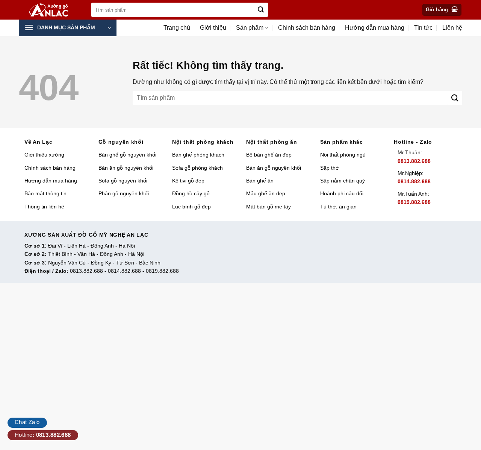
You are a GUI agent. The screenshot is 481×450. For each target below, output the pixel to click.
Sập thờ (329, 168)
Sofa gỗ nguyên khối (122, 181)
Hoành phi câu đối (341, 193)
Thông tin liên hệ (44, 207)
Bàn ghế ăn (260, 181)
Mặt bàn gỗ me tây (268, 207)
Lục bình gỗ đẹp (191, 207)
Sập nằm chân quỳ (342, 181)
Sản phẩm (249, 27)
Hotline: (43, 435)
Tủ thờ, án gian (338, 207)
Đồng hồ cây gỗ (191, 193)
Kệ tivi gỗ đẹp (188, 181)
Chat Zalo (27, 422)
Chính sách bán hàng (306, 27)
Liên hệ (452, 27)
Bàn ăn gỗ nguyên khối (125, 168)
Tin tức (423, 27)
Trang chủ (176, 27)
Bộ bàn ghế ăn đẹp (269, 155)
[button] (442, 10)
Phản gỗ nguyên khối (123, 193)
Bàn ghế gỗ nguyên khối (127, 155)
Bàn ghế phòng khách (198, 155)
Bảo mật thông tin (45, 193)
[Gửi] (261, 10)
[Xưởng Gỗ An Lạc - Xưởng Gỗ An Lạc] (53, 10)
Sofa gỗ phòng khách (197, 168)
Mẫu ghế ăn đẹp (265, 193)
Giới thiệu (213, 27)
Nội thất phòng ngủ (343, 155)
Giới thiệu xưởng (44, 155)
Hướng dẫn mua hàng (374, 27)
